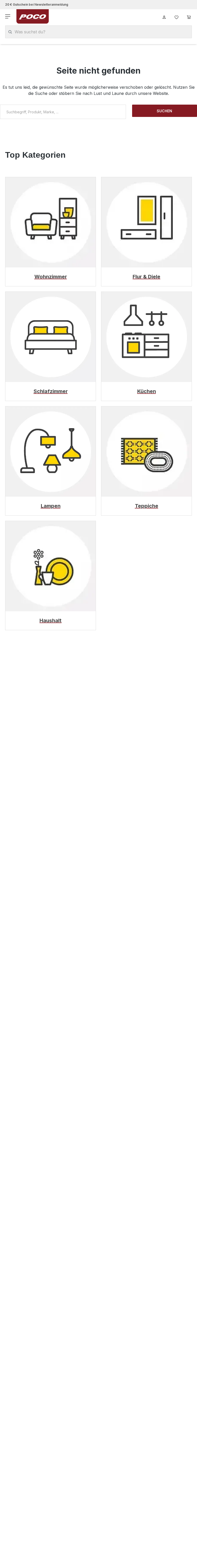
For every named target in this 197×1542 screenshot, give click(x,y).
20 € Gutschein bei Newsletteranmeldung (36, 4)
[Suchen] (10, 32)
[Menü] (8, 16)
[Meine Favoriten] (176, 16)
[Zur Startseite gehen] (32, 16)
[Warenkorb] (189, 16)
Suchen (164, 111)
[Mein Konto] (164, 16)
